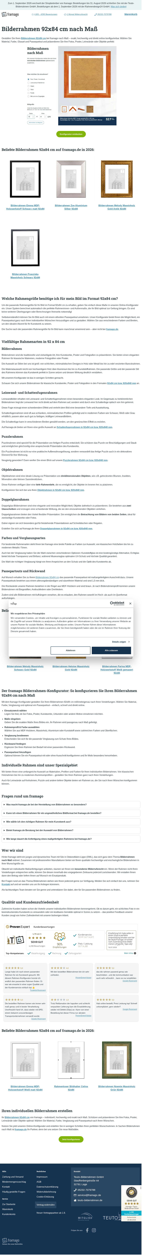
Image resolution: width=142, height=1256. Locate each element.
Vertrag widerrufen (45, 1211)
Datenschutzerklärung (47, 1193)
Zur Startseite (8, 1211)
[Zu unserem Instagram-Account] (93, 1237)
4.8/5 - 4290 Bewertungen (44, 14)
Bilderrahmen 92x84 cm (47, 584)
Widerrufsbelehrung (45, 1198)
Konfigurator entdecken (70, 134)
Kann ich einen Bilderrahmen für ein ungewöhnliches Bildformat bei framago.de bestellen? (53, 820)
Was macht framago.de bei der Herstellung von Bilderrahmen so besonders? (46, 811)
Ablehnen (69, 650)
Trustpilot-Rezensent (37, 997)
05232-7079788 (103, 14)
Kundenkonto (8, 1221)
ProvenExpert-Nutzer (82, 984)
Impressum (41, 1183)
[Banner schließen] (129, 603)
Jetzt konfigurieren (70, 1146)
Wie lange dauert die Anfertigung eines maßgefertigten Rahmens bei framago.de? (49, 845)
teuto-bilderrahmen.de (89, 1207)
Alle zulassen (110, 650)
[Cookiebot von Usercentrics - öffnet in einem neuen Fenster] (111, 603)
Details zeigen (118, 642)
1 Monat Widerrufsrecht (76, 14)
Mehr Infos (127, 960)
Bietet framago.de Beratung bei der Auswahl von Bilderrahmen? (39, 837)
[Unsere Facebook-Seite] (86, 1237)
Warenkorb (130, 14)
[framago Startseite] (10, 14)
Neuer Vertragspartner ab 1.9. (50, 1219)
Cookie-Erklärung (44, 1203)
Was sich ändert (117, 6)
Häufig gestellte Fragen (13, 1198)
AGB (38, 1188)
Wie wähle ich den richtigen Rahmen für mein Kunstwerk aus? (38, 828)
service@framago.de (88, 1201)
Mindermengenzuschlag (14, 1188)
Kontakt (6, 1193)
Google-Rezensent (128, 987)
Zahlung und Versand (12, 1183)
